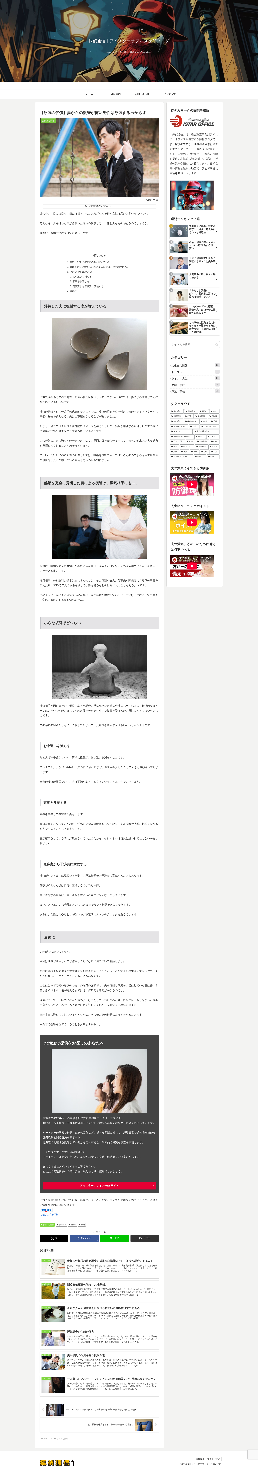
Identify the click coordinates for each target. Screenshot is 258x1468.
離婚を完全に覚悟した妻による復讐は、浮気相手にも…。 (101, 267)
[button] (144, 1238)
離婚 (83, 1225)
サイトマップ (213, 1459)
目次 (95, 255)
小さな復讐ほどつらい (81, 271)
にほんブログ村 (49, 1214)
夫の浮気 (62, 1225)
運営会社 (200, 1459)
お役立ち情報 (48, 1225)
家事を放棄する (81, 281)
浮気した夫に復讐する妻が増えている (90, 262)
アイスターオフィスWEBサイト (99, 1185)
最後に (73, 291)
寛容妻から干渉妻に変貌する (88, 286)
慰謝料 (73, 1225)
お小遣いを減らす (82, 276)
